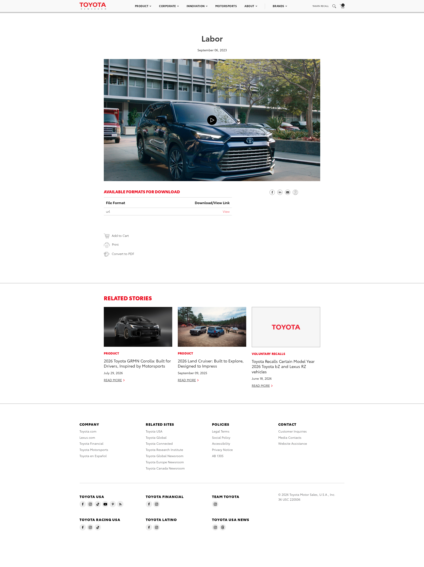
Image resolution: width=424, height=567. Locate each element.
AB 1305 (217, 456)
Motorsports (226, 6)
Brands (278, 6)
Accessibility (221, 443)
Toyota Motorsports (94, 449)
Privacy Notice (222, 449)
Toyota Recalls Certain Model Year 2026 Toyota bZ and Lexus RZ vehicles (283, 366)
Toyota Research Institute (164, 449)
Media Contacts (289, 437)
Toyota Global (156, 437)
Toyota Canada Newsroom (165, 468)
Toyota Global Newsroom (165, 456)
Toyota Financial (91, 443)
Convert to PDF (123, 253)
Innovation (196, 6)
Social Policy (221, 437)
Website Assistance (292, 443)
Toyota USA (154, 431)
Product (142, 6)
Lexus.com (87, 437)
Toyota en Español (93, 456)
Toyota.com (88, 431)
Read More (113, 380)
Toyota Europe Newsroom (165, 462)
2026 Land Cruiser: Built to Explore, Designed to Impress (211, 363)
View (226, 211)
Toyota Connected (159, 443)
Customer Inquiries (292, 431)
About (249, 6)
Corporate (167, 6)
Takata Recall (320, 6)
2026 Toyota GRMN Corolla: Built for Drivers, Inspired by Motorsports (137, 363)
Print (115, 244)
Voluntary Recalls (268, 353)
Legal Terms (220, 431)
